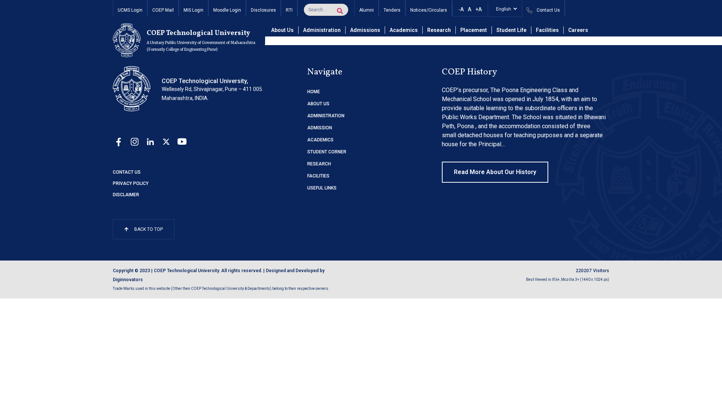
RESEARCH (319, 164)
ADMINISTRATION (325, 115)
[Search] (340, 11)
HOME (313, 91)
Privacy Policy (131, 183)
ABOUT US (318, 103)
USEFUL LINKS (322, 188)
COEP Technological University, (205, 81)
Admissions (365, 30)
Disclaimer (126, 194)
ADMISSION (319, 127)
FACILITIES (318, 176)
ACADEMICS (320, 139)
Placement (473, 30)
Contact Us (127, 172)
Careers (578, 30)
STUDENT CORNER (326, 152)
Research (439, 30)
